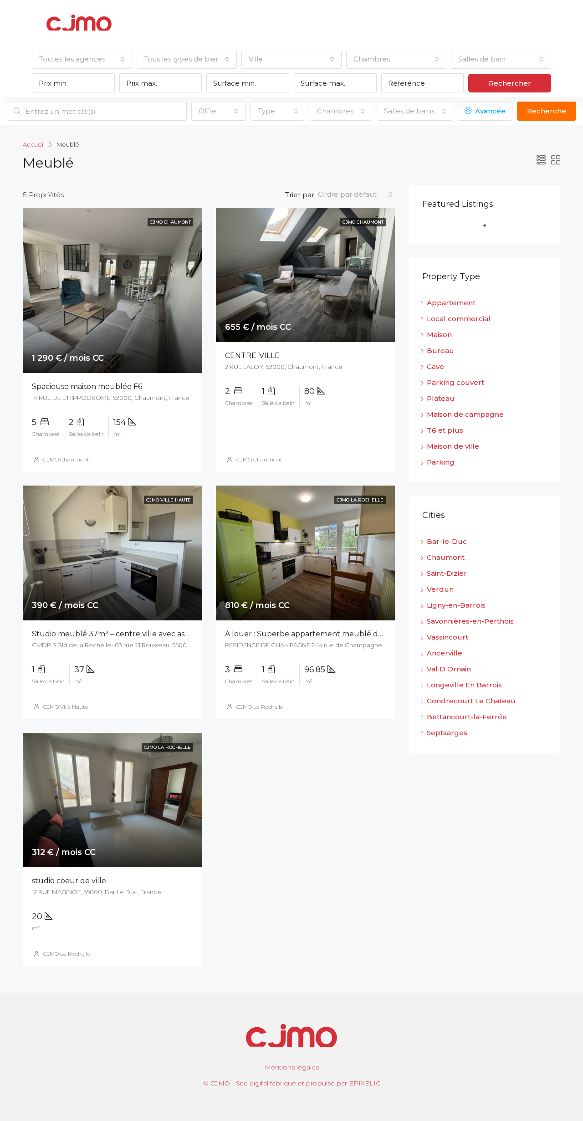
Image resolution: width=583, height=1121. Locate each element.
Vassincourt (447, 637)
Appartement (451, 302)
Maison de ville (453, 446)
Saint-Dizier (447, 573)
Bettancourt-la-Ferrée (467, 716)
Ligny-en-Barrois (456, 605)
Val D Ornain (449, 669)
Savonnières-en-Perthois (470, 621)
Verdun (440, 589)
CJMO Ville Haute (65, 706)
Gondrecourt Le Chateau (471, 700)
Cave (435, 366)
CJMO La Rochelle (259, 706)
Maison (439, 334)
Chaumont (446, 557)
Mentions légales (292, 1067)
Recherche (546, 111)
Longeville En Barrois (464, 685)
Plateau (441, 398)
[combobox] (82, 59)
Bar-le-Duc (447, 541)
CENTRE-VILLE (252, 355)
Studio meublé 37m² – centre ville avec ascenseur (123, 634)
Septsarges (447, 732)
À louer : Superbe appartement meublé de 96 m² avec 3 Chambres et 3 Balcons (370, 634)
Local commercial (459, 318)
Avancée (489, 111)
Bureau (440, 350)
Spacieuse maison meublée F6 (87, 386)
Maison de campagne (465, 414)
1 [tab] (489, 229)
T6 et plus (445, 430)
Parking (441, 462)
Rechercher (510, 83)
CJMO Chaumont (66, 459)
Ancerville (444, 653)
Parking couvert (455, 382)
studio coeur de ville (69, 880)
